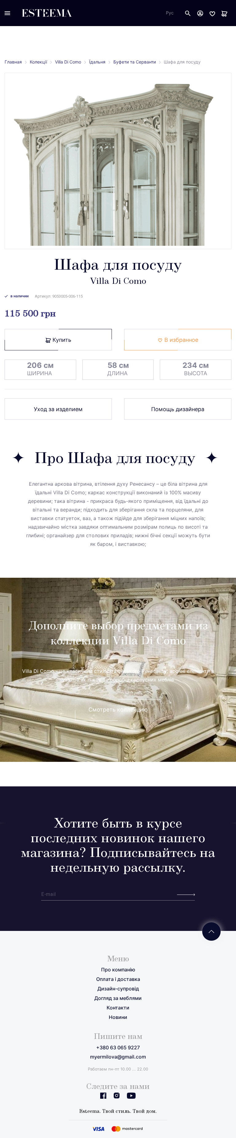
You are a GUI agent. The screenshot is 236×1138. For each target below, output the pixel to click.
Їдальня (97, 61)
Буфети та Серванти (134, 61)
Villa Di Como (68, 61)
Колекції (38, 61)
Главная (13, 61)
